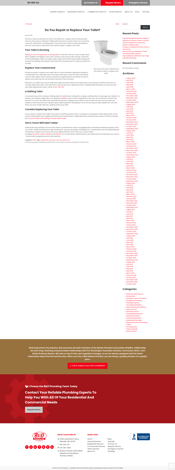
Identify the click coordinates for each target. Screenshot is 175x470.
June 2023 (129, 161)
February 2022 (131, 196)
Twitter (42, 134)
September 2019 (132, 260)
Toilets (34, 140)
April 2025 (129, 113)
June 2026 (130, 82)
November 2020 (132, 229)
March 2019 (130, 273)
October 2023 (131, 152)
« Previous (28, 24)
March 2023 (130, 168)
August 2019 (130, 262)
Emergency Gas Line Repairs (136, 298)
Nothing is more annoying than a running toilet (42, 54)
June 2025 (130, 109)
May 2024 (129, 137)
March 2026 (130, 89)
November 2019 (131, 255)
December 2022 (132, 174)
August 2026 (130, 78)
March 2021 (130, 220)
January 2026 (131, 93)
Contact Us (91, 3)
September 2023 (132, 155)
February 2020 (131, 249)
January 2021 (131, 225)
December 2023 (132, 148)
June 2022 (129, 187)
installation (64, 98)
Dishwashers (130, 296)
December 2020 (132, 227)
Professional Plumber (133, 318)
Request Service (113, 3)
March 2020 (130, 247)
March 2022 (130, 194)
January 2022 (131, 198)
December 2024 (132, 122)
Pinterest (58, 134)
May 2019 (129, 268)
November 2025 (132, 98)
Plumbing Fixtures (132, 311)
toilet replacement (64, 140)
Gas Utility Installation (134, 305)
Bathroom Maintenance (134, 294)
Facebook (35, 134)
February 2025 (131, 117)
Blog (137, 12)
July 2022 (129, 185)
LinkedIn (48, 134)
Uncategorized (131, 327)
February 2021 (131, 223)
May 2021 (129, 216)
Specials (145, 12)
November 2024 (132, 124)
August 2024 (130, 131)
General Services (57, 12)
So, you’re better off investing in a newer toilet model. (47, 118)
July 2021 (129, 212)
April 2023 (129, 166)
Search (125, 24)
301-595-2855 (65, 448)
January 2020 (131, 251)
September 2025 (132, 102)
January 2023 (131, 172)
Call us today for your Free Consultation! (88, 366)
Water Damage (131, 329)
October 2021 (131, 205)
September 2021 (132, 207)
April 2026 (129, 87)
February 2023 (131, 170)
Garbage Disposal (132, 303)
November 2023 (132, 150)
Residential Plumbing (133, 320)
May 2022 (129, 190)
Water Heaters (131, 331)
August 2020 (130, 236)
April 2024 (129, 139)
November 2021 (131, 203)
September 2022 (132, 181)
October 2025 (131, 100)
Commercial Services (97, 12)
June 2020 (130, 240)
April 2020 (129, 244)
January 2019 (131, 277)
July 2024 (129, 133)
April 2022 (129, 192)
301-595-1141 (33, 3)
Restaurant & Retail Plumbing (136, 322)
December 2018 (131, 279)
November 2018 (131, 282)
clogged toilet (44, 140)
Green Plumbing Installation (136, 307)
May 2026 (129, 85)
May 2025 (129, 111)
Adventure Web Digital (116, 468)
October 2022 (131, 179)
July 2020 (129, 238)
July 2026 (129, 80)
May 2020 (129, 242)
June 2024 (130, 135)
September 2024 (132, 128)
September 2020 (132, 233)
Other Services (115, 12)
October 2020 (131, 231)
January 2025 (131, 120)
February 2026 (131, 91)
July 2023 (129, 159)
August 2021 (130, 209)
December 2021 (131, 201)
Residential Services (76, 12)
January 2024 (131, 146)
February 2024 (131, 144)
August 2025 (130, 104)
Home (89, 439)
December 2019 (131, 253)
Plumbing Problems (133, 316)
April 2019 (129, 271)
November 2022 (132, 177)
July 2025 (129, 106)
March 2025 (130, 115)
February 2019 (131, 275)
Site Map (111, 451)
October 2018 (131, 284)
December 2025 (132, 96)
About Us (129, 12)
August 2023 (130, 157)
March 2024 (130, 141)
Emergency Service (137, 3)
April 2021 (129, 218)
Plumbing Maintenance (134, 313)
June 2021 (129, 214)
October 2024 (131, 126)
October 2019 (131, 258)
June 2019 (129, 266)
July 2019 (129, 264)
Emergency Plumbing (134, 300)
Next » (118, 24)
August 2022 (130, 183)
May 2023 (129, 163)
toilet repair (52, 140)
